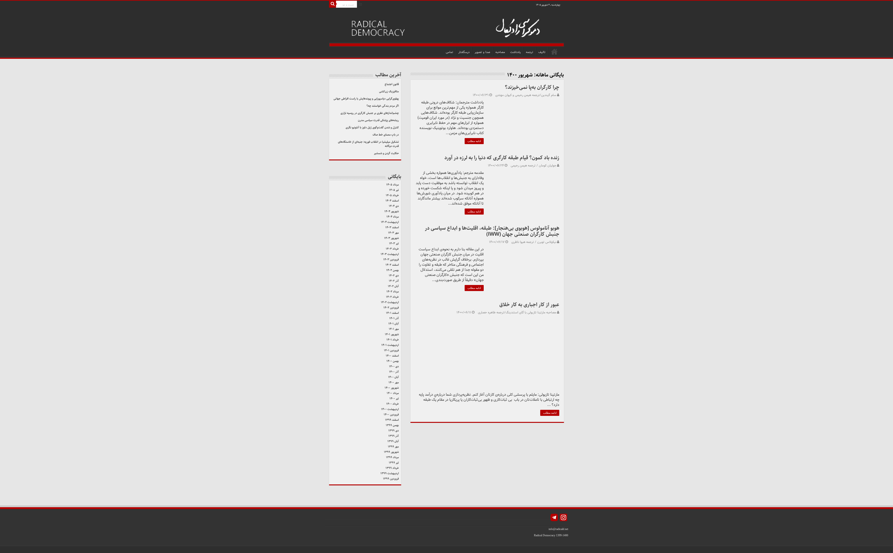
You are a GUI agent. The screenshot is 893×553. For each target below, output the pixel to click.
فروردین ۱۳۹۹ (391, 479)
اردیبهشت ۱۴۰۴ (390, 222)
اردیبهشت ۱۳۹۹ (389, 473)
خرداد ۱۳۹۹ (392, 468)
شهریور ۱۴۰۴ (391, 211)
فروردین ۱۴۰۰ (391, 414)
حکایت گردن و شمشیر (386, 153)
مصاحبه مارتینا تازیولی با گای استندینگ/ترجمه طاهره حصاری (517, 312)
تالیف (542, 52)
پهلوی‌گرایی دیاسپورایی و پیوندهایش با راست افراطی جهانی (366, 98)
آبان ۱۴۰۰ (393, 377)
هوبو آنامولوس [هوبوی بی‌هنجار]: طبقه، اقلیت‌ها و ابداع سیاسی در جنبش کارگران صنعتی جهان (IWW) (492, 231)
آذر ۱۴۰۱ (394, 318)
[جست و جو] (332, 4)
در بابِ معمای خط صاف (386, 134)
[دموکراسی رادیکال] (446, 27)
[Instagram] (360, 4)
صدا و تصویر (482, 52)
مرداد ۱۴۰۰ (393, 393)
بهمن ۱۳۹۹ (392, 425)
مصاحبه (500, 52)
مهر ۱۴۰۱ (394, 329)
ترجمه (529, 52)
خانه (554, 51)
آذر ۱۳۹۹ (393, 436)
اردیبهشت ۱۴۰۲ (390, 302)
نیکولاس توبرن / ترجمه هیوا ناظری (533, 242)
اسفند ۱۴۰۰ (392, 356)
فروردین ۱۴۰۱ (391, 350)
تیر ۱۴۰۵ (394, 190)
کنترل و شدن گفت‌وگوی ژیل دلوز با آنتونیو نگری (372, 127)
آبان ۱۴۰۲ (393, 286)
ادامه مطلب (474, 141)
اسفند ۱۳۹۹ (392, 420)
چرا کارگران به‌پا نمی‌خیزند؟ (532, 87)
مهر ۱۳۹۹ (393, 446)
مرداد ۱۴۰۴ (393, 217)
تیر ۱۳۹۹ (394, 462)
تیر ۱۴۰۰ (394, 398)
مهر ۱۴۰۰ (394, 382)
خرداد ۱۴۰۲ (392, 297)
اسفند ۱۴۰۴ (392, 201)
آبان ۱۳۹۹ (393, 441)
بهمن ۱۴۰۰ (393, 361)
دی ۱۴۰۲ (394, 275)
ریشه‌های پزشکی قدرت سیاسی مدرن (378, 120)
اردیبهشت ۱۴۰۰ (390, 409)
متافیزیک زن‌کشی (389, 91)
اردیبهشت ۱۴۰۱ (390, 345)
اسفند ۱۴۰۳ (392, 227)
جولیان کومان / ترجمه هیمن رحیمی (533, 165)
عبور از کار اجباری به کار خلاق (529, 305)
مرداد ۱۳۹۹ (392, 457)
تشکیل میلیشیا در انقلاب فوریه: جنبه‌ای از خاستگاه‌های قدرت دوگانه (368, 144)
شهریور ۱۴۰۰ (392, 388)
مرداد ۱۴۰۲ (393, 291)
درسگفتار (464, 52)
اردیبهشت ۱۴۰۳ (390, 254)
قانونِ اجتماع (392, 84)
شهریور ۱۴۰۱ (392, 334)
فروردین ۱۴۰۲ (391, 307)
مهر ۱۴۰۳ (393, 233)
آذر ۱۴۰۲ (394, 281)
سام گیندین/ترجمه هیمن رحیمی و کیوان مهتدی (525, 95)
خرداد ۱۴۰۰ (392, 404)
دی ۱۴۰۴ (394, 206)
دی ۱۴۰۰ (394, 366)
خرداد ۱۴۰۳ (392, 249)
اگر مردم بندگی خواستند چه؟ (383, 106)
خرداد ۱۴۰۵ (392, 195)
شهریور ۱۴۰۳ (391, 238)
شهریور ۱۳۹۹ (391, 452)
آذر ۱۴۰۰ (394, 372)
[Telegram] (554, 518)
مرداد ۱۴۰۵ (392, 184)
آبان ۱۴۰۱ (393, 323)
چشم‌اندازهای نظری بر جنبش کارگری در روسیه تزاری (369, 113)
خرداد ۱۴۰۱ (393, 340)
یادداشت (515, 52)
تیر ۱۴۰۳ (394, 243)
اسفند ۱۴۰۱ (392, 313)
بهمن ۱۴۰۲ (392, 270)
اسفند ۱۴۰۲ (392, 265)
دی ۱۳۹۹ (393, 430)
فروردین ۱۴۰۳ (391, 259)
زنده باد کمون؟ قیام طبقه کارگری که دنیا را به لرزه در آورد (501, 158)
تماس (449, 52)
